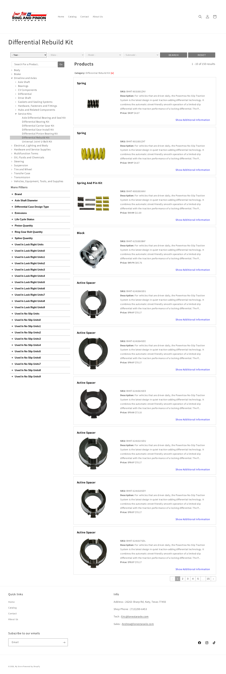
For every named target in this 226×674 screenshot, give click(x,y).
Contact (12, 613)
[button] (200, 16)
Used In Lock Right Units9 (30, 307)
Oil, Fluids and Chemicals (29, 157)
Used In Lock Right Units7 (30, 294)
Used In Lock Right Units (29, 244)
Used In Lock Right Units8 (30, 301)
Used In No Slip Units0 (28, 319)
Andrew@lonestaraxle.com (138, 624)
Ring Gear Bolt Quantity (29, 231)
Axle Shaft (24, 82)
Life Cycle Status (24, 219)
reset (202, 55)
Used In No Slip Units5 (28, 351)
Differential (25, 94)
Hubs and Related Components (36, 110)
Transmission (22, 177)
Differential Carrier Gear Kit (38, 125)
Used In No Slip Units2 (28, 332)
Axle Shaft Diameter (26, 200)
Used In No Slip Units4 (28, 345)
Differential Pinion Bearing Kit (40, 133)
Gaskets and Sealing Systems (35, 102)
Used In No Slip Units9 (28, 376)
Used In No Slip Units (27, 313)
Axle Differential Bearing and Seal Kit (44, 117)
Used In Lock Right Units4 (30, 275)
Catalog (12, 607)
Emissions (21, 213)
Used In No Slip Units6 (28, 357)
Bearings (23, 86)
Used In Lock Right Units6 (30, 288)
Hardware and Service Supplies (32, 149)
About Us (13, 619)
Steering (19, 161)
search (174, 55)
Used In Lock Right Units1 (30, 257)
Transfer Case (22, 173)
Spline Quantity (24, 238)
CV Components (27, 90)
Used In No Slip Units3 (28, 338)
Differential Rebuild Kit (35, 137)
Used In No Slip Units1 (28, 326)
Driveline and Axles (25, 78)
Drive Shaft (24, 98)
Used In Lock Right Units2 (30, 263)
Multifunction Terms (26, 153)
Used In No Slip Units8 (28, 370)
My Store (19, 666)
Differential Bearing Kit (35, 121)
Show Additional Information (193, 120)
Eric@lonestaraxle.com (135, 616)
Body (17, 70)
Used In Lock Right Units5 (30, 282)
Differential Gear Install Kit (38, 129)
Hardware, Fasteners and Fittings (37, 106)
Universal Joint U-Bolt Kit (37, 141)
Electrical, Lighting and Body (31, 145)
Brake (17, 74)
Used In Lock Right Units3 (30, 269)
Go (61, 64)
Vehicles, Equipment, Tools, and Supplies (38, 181)
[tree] (40, 126)
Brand (18, 194)
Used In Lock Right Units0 (30, 250)
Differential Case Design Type (32, 206)
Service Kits (25, 113)
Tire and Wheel (23, 169)
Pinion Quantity (24, 225)
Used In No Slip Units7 (28, 363)
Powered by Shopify (31, 666)
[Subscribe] (64, 642)
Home (11, 601)
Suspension (21, 165)
